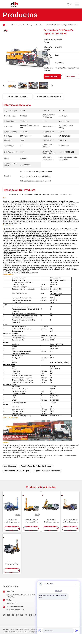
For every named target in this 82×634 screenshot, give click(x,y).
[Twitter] (8, 615)
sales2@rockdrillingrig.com (16, 610)
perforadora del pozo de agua (16, 471)
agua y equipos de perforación (47, 471)
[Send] (76, 630)
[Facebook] (12, 615)
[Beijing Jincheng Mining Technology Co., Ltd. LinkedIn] (26, 615)
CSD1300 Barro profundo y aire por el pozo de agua (12, 521)
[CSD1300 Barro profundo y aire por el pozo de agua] (12, 504)
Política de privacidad (10, 629)
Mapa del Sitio (24, 629)
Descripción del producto (49, 97)
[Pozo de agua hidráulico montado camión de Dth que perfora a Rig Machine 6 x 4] (50, 504)
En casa (8, 25)
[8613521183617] (30, 615)
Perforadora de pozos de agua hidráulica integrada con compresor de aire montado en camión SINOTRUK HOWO (11, 563)
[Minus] (76, 584)
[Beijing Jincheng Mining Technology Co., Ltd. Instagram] (17, 615)
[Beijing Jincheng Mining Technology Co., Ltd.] (14, 4)
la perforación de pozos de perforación (33, 25)
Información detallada (17, 97)
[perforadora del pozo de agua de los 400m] (28, 53)
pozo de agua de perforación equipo (36, 466)
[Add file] (39, 630)
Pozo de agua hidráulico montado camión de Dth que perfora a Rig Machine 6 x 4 (50, 521)
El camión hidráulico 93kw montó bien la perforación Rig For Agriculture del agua (31, 521)
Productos (15, 25)
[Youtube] (21, 615)
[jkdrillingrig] (34, 615)
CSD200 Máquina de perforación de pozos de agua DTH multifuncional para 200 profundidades (70, 521)
